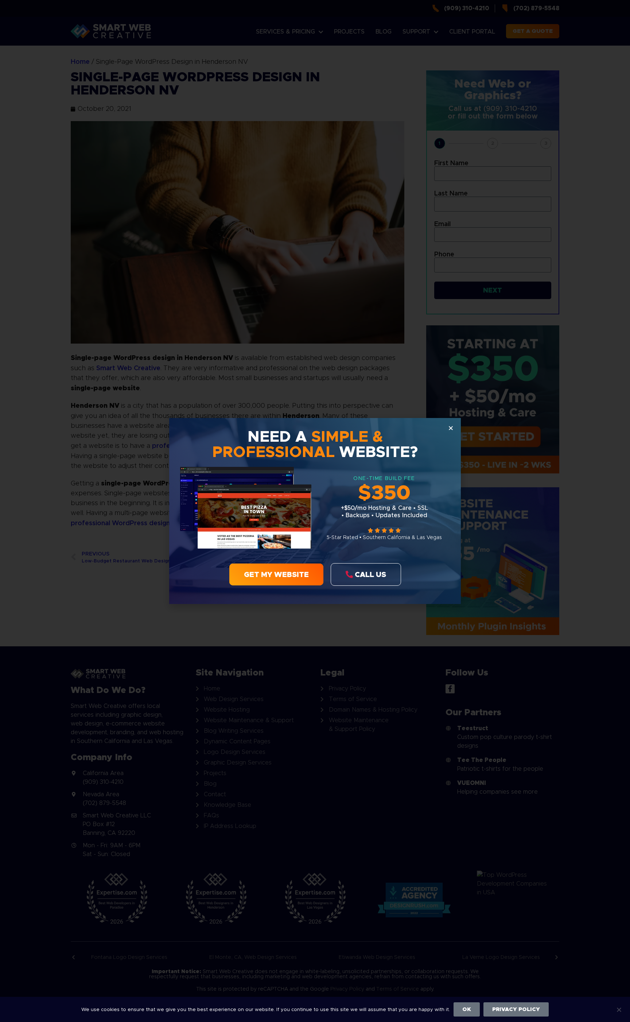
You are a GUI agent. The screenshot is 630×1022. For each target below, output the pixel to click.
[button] (451, 428)
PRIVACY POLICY (516, 1009)
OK (466, 1009)
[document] (315, 511)
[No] (619, 1009)
